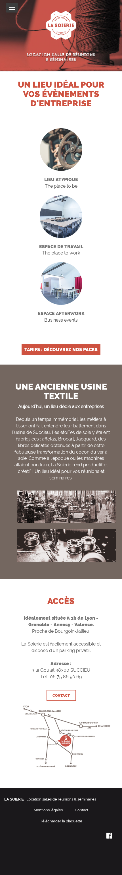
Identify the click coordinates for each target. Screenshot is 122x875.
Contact (81, 810)
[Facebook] (109, 837)
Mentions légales (48, 810)
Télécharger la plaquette (61, 821)
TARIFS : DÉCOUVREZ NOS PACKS (61, 349)
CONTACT (61, 695)
